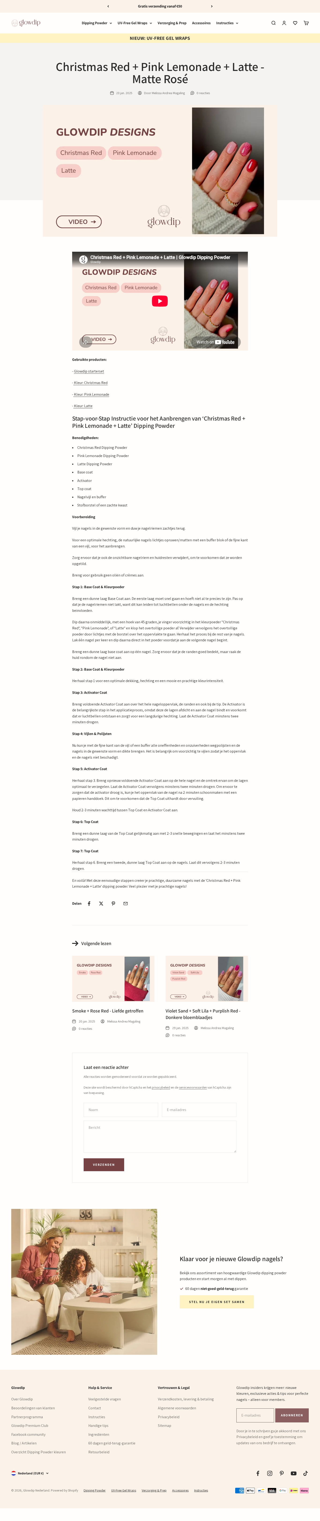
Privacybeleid (168, 1416)
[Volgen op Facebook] (258, 1473)
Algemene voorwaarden (177, 1408)
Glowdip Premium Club (29, 1425)
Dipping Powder (94, 22)
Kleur (78, 382)
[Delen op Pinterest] (113, 903)
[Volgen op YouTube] (293, 1473)
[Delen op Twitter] (101, 903)
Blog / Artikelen (24, 1443)
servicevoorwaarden (193, 1087)
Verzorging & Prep (172, 22)
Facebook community (28, 1434)
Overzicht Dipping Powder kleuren (38, 1452)
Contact (94, 1408)
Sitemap (164, 1425)
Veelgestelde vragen (104, 1399)
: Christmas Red (95, 382)
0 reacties (203, 93)
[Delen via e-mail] (125, 903)
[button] (295, 23)
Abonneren (292, 1415)
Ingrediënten (98, 1434)
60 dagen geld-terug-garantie (111, 1443)
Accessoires (201, 22)
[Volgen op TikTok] (305, 1473)
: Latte (88, 405)
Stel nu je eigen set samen (217, 1302)
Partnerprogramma (27, 1416)
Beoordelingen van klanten (33, 1408)
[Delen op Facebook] (89, 903)
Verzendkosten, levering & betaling (186, 1399)
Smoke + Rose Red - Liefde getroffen (107, 1011)
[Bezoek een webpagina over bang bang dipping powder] (73, 382)
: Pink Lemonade (96, 394)
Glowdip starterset (89, 371)
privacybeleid (161, 1087)
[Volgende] (212, 6)
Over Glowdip (22, 1399)
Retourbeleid (98, 1452)
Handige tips (98, 1425)
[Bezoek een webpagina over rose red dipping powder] (73, 394)
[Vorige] (108, 6)
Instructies (225, 22)
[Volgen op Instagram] (270, 1473)
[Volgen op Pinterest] (282, 1473)
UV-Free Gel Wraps (132, 22)
